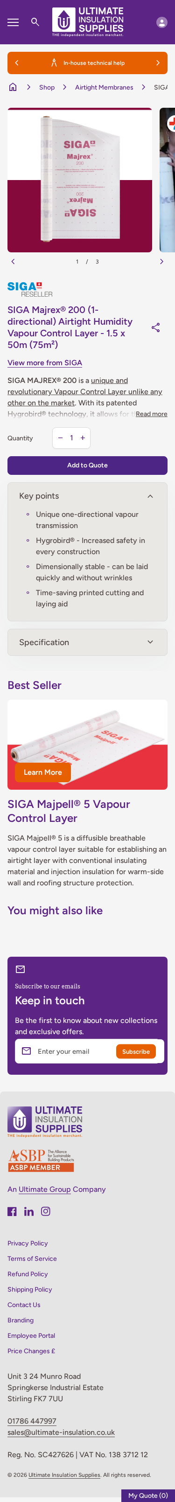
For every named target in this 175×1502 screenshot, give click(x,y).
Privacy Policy (27, 1243)
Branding (20, 1320)
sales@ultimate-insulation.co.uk (61, 1432)
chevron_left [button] (16, 63)
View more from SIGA (44, 362)
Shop (47, 87)
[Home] (87, 21)
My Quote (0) (148, 1496)
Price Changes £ (31, 1351)
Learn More (43, 772)
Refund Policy (27, 1274)
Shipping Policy (29, 1289)
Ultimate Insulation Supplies (64, 1475)
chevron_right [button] (158, 63)
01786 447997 (31, 1421)
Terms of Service (32, 1259)
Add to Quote (87, 465)
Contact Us (24, 1305)
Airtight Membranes (104, 87)
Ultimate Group (45, 1189)
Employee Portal (31, 1336)
